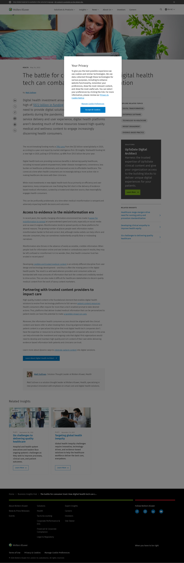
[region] (93, 86)
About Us (107, 10)
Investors (121, 10)
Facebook (137, 511)
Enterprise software (132, 114)
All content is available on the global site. (69, 2)
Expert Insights (71, 506)
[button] (15, 100)
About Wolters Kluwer (18, 506)
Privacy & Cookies (32, 552)
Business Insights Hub (27, 494)
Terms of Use (14, 552)
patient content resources (88, 303)
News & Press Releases (19, 511)
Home (11, 494)
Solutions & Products (63, 10)
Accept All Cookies (92, 110)
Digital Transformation (133, 108)
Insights (82, 10)
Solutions (41, 506)
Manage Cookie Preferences (92, 104)
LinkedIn (153, 511)
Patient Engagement (131, 126)
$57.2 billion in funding (48, 105)
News (94, 10)
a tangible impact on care (75, 314)
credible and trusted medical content (49, 264)
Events (12, 516)
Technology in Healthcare (134, 120)
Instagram (145, 511)
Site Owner (70, 521)
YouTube (161, 511)
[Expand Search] (161, 9)
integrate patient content (65, 350)
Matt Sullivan (31, 93)
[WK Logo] (18, 544)
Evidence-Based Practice (133, 132)
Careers (132, 10)
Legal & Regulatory (45, 537)
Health (40, 511)
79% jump (60, 147)
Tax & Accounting (44, 516)
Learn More (131, 192)
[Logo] (20, 9)
